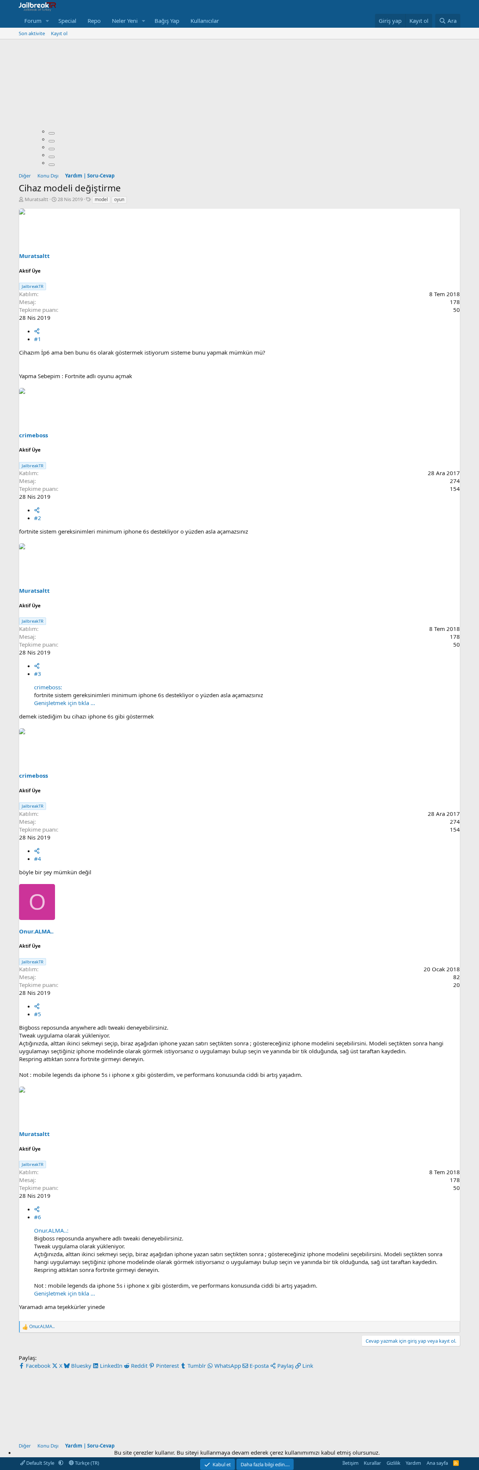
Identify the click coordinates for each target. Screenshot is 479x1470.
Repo (94, 20)
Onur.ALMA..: (51, 1230)
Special (67, 20)
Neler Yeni (125, 20)
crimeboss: (48, 687)
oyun (119, 199)
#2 (37, 518)
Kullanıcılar (204, 20)
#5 (37, 1014)
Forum (33, 20)
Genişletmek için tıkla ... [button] (64, 703)
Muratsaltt (36, 199)
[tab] (52, 133)
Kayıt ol (59, 33)
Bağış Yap (167, 20)
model (101, 199)
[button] (47, 21)
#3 (37, 673)
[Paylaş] (37, 331)
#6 (37, 1217)
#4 (37, 858)
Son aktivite (32, 33)
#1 (37, 339)
